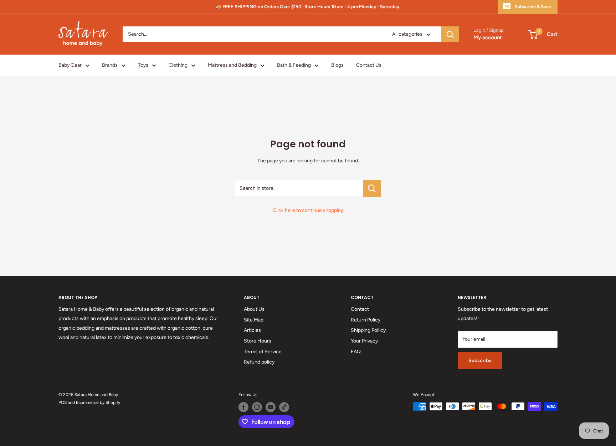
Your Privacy (364, 341)
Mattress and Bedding (232, 65)
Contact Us (368, 65)
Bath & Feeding (294, 65)
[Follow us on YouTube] (271, 407)
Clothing (178, 65)
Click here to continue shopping (308, 210)
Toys (143, 65)
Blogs (337, 65)
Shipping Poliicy (368, 330)
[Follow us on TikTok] (284, 407)
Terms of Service (263, 352)
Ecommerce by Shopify (98, 402)
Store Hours (257, 341)
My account (487, 38)
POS (62, 402)
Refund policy (259, 362)
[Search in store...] (372, 188)
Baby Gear (70, 65)
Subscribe (480, 361)
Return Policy (365, 320)
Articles (252, 330)
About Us (254, 309)
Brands (110, 65)
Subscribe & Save (533, 6)
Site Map (253, 320)
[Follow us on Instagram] (257, 407)
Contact (360, 309)
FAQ (356, 352)
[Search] (450, 34)
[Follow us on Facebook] (243, 407)
